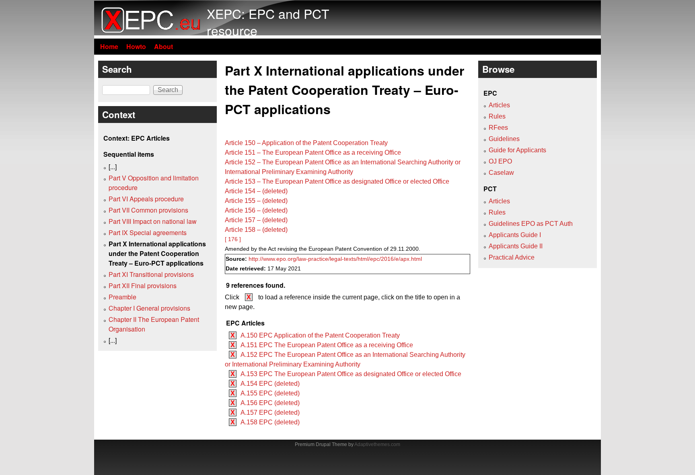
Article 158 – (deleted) (256, 229)
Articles (499, 105)
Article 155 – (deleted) (256, 200)
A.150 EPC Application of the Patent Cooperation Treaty (320, 335)
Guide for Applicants (517, 150)
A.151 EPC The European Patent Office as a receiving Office (327, 345)
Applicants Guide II (516, 246)
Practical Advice (512, 257)
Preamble (122, 296)
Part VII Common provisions (148, 210)
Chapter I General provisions (149, 308)
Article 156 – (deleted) (256, 210)
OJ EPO (500, 161)
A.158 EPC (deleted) (270, 422)
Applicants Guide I (515, 234)
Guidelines (504, 138)
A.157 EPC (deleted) (270, 412)
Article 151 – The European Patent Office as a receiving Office (313, 152)
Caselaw (501, 172)
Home (109, 46)
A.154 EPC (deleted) (270, 383)
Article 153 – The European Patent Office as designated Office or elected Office (337, 181)
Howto (136, 46)
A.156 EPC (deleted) (270, 402)
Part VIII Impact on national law (153, 221)
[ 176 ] (233, 239)
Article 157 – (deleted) (256, 220)
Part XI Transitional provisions (151, 274)
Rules (497, 116)
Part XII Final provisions (143, 285)
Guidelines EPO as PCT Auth (531, 223)
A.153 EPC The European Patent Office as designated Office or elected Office (351, 374)
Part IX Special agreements (148, 232)
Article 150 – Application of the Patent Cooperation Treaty (306, 142)
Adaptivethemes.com (377, 444)
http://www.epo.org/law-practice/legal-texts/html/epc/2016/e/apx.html (335, 259)
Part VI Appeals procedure (146, 198)
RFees (498, 127)
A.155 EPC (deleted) (270, 393)
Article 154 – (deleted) (256, 191)
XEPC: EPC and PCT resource (268, 21)
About (163, 46)
